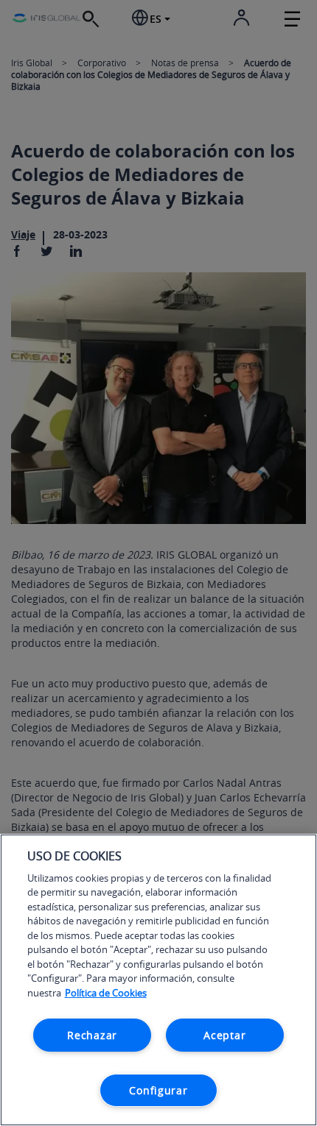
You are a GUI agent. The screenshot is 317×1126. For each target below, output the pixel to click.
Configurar (158, 1090)
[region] (158, 980)
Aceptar (224, 1035)
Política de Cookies (106, 992)
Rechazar (92, 1035)
